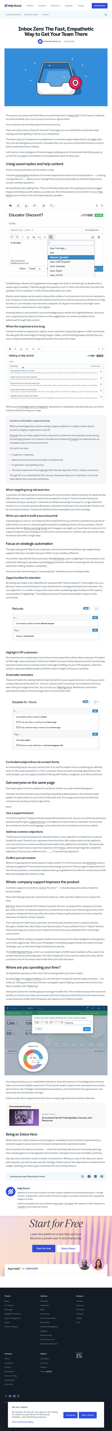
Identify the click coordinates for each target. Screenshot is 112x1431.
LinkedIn (21, 1206)
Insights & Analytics (13, 1314)
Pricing (80, 6)
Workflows (58, 558)
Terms (7, 1376)
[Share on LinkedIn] (95, 1176)
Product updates (11, 1326)
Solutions (42, 6)
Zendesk (79, 1301)
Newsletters (9, 1371)
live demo (69, 1203)
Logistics (44, 1331)
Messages (9, 1309)
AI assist (73, 439)
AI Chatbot (9, 1305)
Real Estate (44, 1322)
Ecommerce (45, 1314)
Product (30, 6)
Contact (43, 1367)
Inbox (7, 1301)
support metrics (33, 978)
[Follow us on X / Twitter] (6, 1396)
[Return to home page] (13, 5)
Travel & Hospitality (48, 1318)
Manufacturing (46, 1335)
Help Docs (44, 1363)
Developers (44, 1358)
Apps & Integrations (13, 1318)
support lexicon (38, 821)
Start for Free (99, 6)
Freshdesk (80, 1309)
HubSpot (79, 1314)
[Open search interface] (106, 14)
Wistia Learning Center (36, 528)
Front (78, 1322)
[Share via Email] (102, 1176)
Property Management (49, 1326)
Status (46, 1371)
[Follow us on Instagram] (18, 1396)
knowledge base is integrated (32, 406)
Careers (8, 1367)
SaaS (42, 1309)
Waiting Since (65, 687)
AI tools (14, 435)
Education (44, 1301)
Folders (50, 562)
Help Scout (56, 41)
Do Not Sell (9, 1384)
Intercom (80, 1305)
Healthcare (44, 1305)
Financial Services (47, 1339)
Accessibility (10, 1380)
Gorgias (79, 1318)
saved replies (22, 175)
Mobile (7, 1322)
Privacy (14, 1376)
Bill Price (10, 906)
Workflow (91, 862)
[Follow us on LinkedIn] (14, 1396)
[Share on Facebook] (89, 1176)
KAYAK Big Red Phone (21, 951)
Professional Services (49, 1344)
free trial (58, 1203)
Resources (55, 6)
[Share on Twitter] (82, 1176)
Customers (9, 1363)
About (7, 1358)
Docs (62, 847)
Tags (17, 978)
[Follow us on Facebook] (10, 1396)
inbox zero (73, 115)
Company (69, 6)
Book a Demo (68, 1248)
